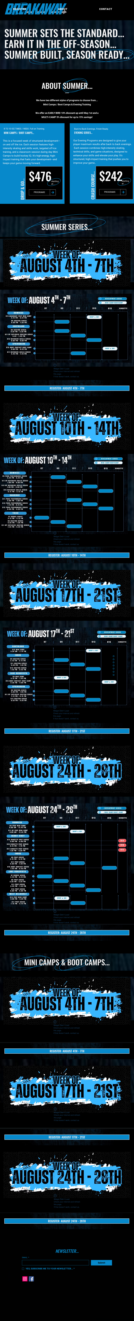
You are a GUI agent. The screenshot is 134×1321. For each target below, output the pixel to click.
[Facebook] (31, 1278)
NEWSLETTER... (67, 1251)
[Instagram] (24, 1278)
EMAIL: (25, 1257)
